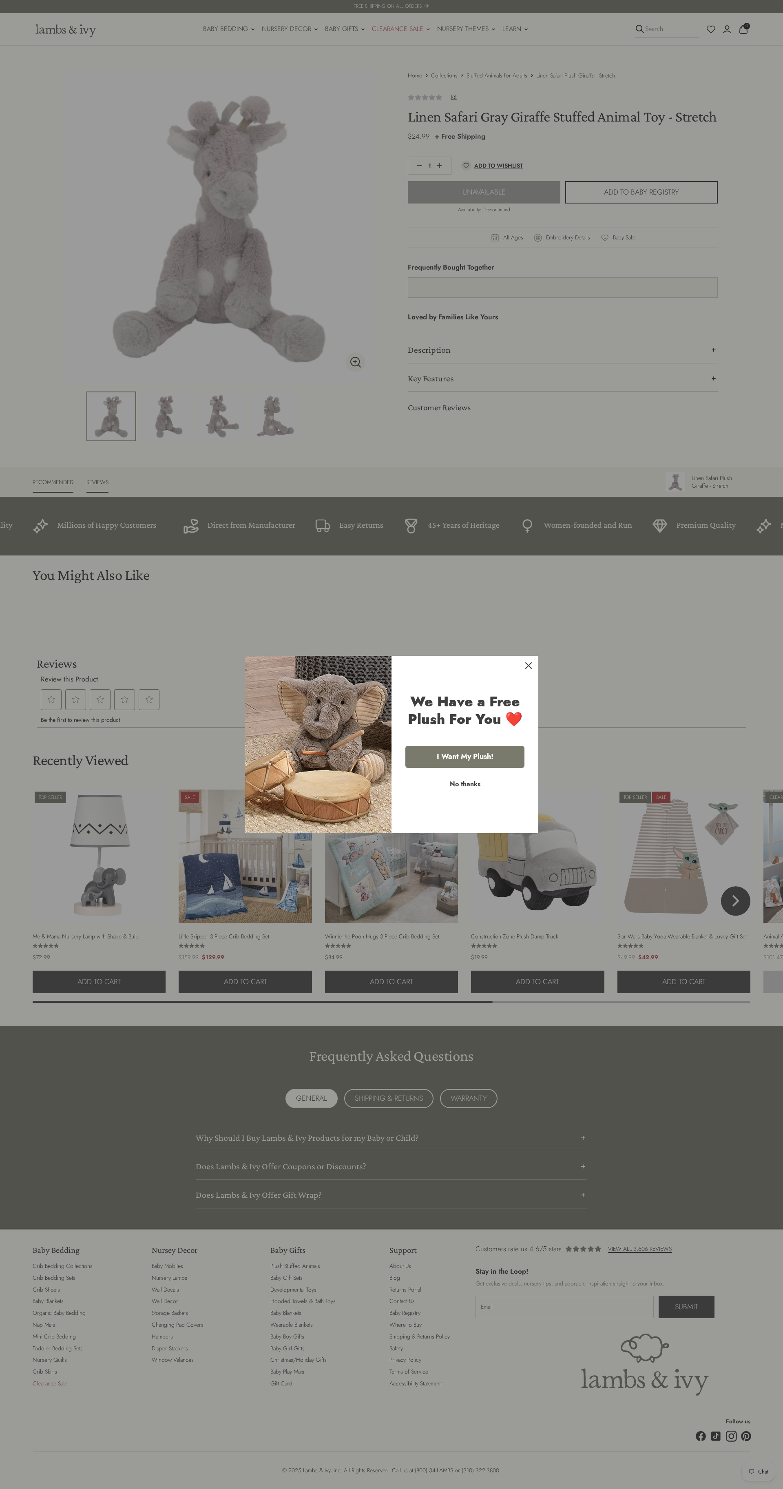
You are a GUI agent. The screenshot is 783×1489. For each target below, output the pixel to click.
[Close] (528, 665)
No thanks (465, 784)
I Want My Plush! (465, 756)
